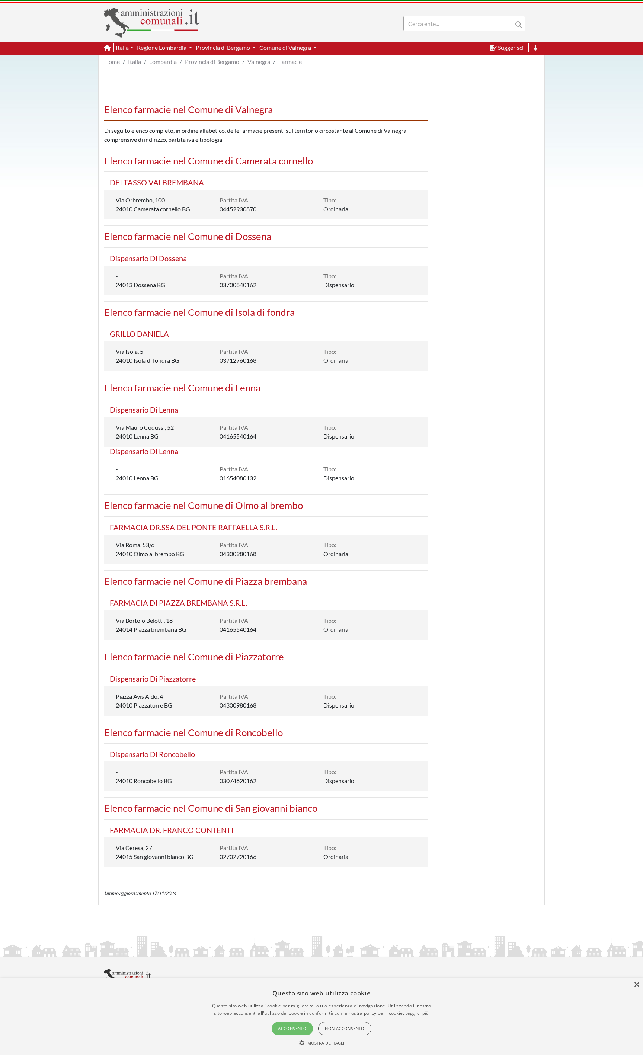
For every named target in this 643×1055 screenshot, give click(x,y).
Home (112, 61)
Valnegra (258, 61)
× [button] (636, 985)
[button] (322, 1042)
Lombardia (163, 61)
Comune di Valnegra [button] (285, 47)
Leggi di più (417, 1013)
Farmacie (290, 61)
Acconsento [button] (292, 1028)
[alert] (321, 1016)
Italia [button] (122, 47)
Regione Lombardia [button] (162, 47)
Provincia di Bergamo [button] (223, 47)
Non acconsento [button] (345, 1028)
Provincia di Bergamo (212, 61)
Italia (134, 61)
